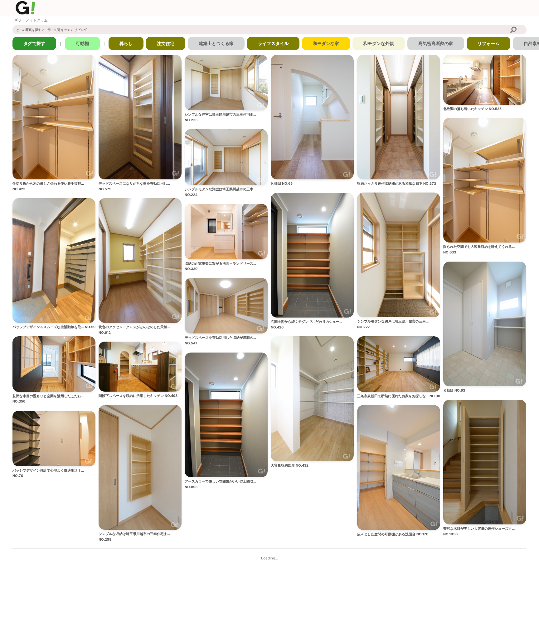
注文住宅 (165, 43)
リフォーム (488, 43)
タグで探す (34, 43)
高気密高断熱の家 (435, 43)
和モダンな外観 (378, 43)
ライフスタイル (273, 43)
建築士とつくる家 (216, 43)
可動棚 (82, 43)
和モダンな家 (326, 43)
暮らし (126, 43)
